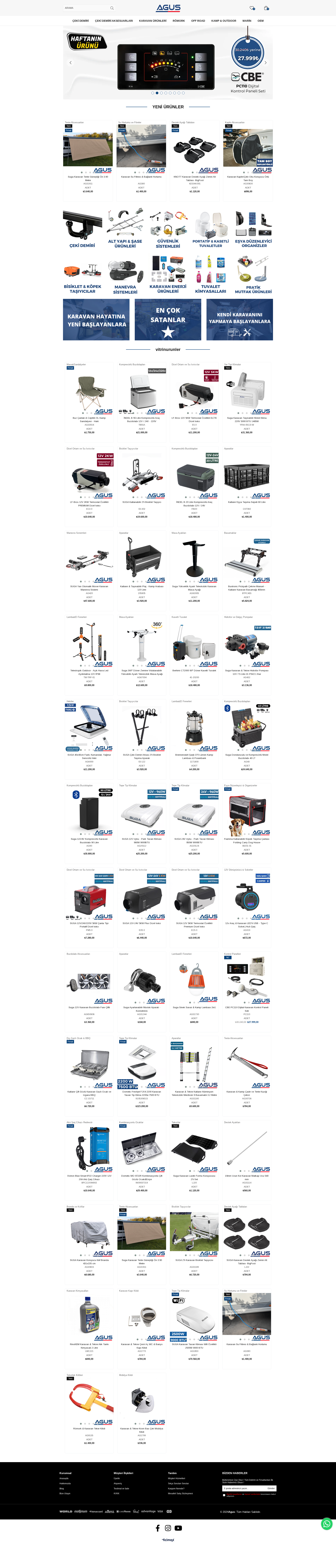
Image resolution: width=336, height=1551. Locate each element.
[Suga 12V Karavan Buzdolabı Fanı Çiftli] (89, 980)
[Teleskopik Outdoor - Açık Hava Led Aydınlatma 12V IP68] (89, 643)
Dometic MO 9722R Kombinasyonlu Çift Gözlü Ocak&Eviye (141, 1178)
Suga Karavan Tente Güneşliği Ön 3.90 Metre (88, 178)
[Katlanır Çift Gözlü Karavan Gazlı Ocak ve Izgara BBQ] (89, 1064)
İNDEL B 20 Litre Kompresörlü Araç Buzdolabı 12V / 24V (194, 504)
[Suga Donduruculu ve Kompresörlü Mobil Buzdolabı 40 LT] (246, 728)
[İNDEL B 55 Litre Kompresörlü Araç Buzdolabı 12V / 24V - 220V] (141, 391)
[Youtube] (178, 1528)
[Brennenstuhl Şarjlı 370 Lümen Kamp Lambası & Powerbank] (194, 728)
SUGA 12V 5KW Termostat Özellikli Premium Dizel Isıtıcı (194, 925)
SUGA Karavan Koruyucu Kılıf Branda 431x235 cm (89, 1262)
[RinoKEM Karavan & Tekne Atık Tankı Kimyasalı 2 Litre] (89, 1317)
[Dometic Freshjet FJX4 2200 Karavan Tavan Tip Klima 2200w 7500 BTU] (141, 1064)
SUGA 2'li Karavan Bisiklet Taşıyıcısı (194, 1260)
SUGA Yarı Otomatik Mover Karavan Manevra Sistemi (89, 588)
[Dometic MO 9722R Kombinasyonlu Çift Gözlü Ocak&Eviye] (141, 1149)
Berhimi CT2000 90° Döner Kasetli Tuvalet (194, 670)
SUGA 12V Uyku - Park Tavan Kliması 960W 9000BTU (142, 841)
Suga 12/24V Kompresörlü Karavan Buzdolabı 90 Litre (89, 841)
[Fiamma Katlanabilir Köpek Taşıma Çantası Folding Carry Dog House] (246, 812)
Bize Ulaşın (64, 1493)
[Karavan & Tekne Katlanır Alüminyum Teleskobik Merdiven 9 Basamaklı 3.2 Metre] (194, 1064)
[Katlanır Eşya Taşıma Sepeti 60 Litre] (246, 475)
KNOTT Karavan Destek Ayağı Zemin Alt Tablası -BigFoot (195, 178)
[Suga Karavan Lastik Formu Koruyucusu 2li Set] (194, 1149)
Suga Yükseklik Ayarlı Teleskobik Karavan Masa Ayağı (194, 588)
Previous (70, 63)
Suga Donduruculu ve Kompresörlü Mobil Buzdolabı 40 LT (246, 757)
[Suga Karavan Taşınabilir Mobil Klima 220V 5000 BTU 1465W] (246, 391)
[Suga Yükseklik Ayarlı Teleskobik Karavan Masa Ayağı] (194, 559)
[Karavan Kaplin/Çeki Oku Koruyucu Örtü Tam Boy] (248, 149)
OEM (261, 20)
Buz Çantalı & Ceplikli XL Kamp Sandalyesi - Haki (89, 420)
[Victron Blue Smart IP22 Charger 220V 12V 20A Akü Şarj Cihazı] (89, 1149)
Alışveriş (118, 1483)
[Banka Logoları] (116, 1511)
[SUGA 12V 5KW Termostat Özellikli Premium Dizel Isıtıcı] (194, 896)
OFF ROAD (198, 20)
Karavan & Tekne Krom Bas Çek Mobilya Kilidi (141, 1430)
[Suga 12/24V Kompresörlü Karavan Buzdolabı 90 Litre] (89, 812)
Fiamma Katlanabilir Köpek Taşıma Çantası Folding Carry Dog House (246, 841)
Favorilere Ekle (84, 163)
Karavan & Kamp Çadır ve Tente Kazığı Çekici (247, 1093)
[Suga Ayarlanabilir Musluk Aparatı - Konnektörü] (141, 980)
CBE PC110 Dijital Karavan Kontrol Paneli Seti (246, 1009)
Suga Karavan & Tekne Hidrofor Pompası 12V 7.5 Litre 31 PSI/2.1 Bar (246, 672)
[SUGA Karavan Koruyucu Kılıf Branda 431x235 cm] (89, 1233)
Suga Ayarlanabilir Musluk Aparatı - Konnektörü (141, 1009)
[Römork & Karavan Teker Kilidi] (89, 1401)
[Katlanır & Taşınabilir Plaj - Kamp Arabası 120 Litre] (141, 559)
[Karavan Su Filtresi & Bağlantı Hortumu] (141, 149)
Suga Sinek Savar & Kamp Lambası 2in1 (194, 1007)
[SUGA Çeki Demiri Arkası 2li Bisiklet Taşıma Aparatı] (141, 728)
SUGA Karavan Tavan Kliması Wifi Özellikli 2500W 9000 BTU (194, 1346)
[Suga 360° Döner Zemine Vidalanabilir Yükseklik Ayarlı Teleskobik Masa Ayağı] (141, 643)
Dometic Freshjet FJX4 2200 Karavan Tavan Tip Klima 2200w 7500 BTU (141, 1093)
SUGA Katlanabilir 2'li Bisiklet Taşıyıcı (141, 502)
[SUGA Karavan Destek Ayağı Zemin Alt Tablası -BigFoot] (246, 1233)
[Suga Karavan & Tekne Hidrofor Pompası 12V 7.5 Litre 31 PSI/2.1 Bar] (246, 643)
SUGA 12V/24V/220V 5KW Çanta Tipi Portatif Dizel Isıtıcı (89, 925)
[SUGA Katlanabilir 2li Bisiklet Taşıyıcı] (141, 475)
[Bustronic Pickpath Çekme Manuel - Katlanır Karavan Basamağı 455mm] (246, 559)
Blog (61, 1488)
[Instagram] (168, 1528)
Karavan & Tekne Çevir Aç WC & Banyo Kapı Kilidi (142, 1346)
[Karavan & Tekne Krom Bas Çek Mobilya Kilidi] (141, 1401)
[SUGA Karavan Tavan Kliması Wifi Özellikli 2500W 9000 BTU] (194, 1317)
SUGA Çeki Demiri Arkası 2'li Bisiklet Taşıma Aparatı (142, 757)
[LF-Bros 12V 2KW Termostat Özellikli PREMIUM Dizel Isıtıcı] (89, 475)
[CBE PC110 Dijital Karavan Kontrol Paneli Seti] (246, 980)
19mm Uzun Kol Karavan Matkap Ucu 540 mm (246, 1178)
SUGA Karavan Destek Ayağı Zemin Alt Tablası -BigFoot (247, 1262)
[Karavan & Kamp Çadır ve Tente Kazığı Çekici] (246, 1064)
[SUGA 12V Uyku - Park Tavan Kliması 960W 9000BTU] (141, 812)
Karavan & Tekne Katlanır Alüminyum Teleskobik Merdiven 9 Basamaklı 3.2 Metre (194, 1093)
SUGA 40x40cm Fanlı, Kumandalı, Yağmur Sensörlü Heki (89, 757)
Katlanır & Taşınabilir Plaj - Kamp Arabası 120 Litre (141, 588)
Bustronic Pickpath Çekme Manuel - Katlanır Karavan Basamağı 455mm (246, 588)
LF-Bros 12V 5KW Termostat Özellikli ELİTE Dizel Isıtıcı (194, 420)
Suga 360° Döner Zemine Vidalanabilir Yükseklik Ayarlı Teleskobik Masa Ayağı (142, 672)
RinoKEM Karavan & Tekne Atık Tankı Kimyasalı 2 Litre (89, 1346)
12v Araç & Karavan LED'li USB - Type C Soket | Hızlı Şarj (246, 925)
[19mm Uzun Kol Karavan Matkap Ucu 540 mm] (246, 1149)
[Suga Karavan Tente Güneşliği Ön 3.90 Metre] (88, 149)
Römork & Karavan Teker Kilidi (89, 1428)
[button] (82, 172)
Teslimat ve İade (121, 1488)
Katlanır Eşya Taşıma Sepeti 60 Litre (246, 502)
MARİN (247, 20)
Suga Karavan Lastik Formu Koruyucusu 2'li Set (194, 1178)
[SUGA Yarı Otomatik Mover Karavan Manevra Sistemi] (89, 559)
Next (266, 63)
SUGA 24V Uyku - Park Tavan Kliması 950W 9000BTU (194, 841)
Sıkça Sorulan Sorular (178, 1483)
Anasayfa (63, 1478)
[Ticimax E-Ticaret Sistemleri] (168, 1540)
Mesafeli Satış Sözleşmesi (180, 1493)
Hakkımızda (65, 1483)
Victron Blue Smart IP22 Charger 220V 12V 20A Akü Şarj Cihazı (89, 1178)
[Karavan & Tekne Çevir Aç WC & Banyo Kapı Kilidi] (141, 1317)
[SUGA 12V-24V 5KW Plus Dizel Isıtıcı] (141, 896)
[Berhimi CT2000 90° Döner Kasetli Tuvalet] (194, 643)
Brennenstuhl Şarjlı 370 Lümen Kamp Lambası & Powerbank (194, 757)
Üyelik (117, 1478)
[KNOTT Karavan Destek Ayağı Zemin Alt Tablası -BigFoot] (194, 149)
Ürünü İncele (92, 163)
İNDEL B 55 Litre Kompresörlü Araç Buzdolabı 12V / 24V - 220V (142, 420)
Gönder (271, 1488)
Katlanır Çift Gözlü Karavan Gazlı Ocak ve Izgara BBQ (89, 1093)
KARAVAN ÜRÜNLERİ (152, 20)
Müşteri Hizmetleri (176, 1478)
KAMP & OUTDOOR (223, 20)
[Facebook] (158, 1528)
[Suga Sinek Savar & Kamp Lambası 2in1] (194, 980)
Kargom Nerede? (176, 1488)
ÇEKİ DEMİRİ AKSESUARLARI (114, 20)
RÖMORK (179, 20)
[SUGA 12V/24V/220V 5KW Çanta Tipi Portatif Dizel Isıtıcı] (89, 896)
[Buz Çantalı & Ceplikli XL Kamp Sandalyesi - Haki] (89, 391)
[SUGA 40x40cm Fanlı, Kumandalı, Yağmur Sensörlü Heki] (89, 728)
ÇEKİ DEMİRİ (80, 20)
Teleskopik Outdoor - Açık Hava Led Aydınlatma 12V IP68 (89, 672)
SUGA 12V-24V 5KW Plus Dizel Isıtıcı (142, 923)
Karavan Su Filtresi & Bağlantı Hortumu (141, 176)
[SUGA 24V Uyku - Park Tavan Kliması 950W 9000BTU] (194, 812)
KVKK (116, 1493)
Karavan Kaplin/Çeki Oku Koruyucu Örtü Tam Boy (248, 178)
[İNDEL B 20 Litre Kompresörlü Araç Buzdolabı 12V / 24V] (194, 475)
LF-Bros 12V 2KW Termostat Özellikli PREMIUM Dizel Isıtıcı (89, 504)
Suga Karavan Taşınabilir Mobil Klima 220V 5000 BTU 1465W (247, 420)
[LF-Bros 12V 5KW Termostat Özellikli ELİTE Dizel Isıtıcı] (194, 391)
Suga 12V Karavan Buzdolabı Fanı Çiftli (89, 1007)
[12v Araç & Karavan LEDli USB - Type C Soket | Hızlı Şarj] (246, 896)
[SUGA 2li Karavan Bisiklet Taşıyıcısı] (194, 1233)
